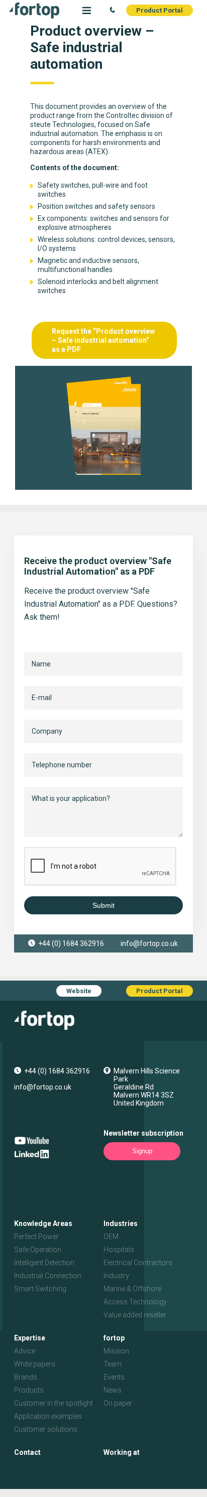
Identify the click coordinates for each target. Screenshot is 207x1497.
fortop (114, 1338)
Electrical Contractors (138, 1263)
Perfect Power (36, 1237)
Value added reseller (135, 1315)
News (113, 1390)
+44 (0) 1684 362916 (71, 943)
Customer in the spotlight (53, 1403)
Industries (121, 1223)
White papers (34, 1364)
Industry (116, 1276)
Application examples (48, 1416)
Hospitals (119, 1250)
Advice (24, 1351)
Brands (25, 1377)
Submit (103, 905)
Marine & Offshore (132, 1289)
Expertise (29, 1338)
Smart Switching (40, 1289)
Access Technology (135, 1302)
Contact (27, 1452)
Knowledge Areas (43, 1223)
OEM (111, 1237)
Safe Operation (37, 1250)
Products (29, 1390)
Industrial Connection (47, 1276)
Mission (116, 1351)
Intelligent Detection (44, 1263)
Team (113, 1364)
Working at (122, 1452)
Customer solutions (45, 1429)
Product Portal (159, 10)
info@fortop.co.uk (149, 943)
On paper (118, 1403)
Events (114, 1377)
